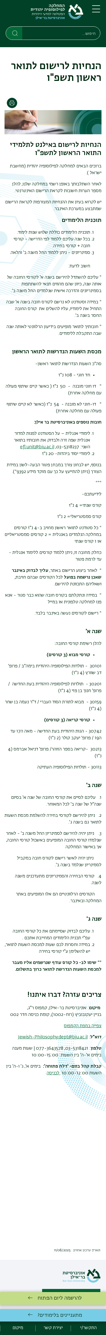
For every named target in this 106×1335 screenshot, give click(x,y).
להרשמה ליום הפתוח (60, 1298)
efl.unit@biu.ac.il (37, 447)
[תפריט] (96, 11)
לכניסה (53, 1073)
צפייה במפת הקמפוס (82, 1026)
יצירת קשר (53, 1328)
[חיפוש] (14, 33)
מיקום (17, 1328)
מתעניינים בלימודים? (60, 1315)
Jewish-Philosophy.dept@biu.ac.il (53, 1037)
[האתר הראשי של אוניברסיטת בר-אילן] (81, 1282)
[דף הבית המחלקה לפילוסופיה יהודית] (44, 14)
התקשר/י (88, 1328)
